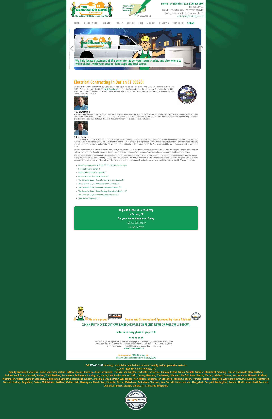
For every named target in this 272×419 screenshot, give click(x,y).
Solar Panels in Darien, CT (88, 198)
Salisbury (218, 375)
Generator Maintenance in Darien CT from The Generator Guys (102, 165)
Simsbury (221, 372)
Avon (22, 375)
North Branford (260, 382)
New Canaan (75, 372)
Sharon (199, 375)
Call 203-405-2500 (135, 223)
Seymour (29, 378)
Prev (72, 48)
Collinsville (241, 372)
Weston (7, 382)
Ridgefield (27, 382)
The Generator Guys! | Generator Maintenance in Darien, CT (101, 180)
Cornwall (30, 375)
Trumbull (196, 378)
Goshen (40, 375)
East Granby (114, 375)
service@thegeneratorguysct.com (190, 16)
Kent (192, 375)
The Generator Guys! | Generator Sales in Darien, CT (98, 195)
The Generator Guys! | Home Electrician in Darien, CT (98, 184)
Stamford (217, 378)
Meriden (186, 382)
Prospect (209, 382)
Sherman (154, 382)
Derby (106, 378)
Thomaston (263, 378)
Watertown (130, 382)
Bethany (114, 378)
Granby (141, 375)
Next (202, 48)
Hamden (233, 382)
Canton (231, 372)
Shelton (187, 378)
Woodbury (40, 378)
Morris (103, 375)
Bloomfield (210, 372)
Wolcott (88, 378)
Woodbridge (126, 378)
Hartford (60, 382)
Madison (95, 372)
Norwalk (252, 375)
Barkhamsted (12, 375)
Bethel (173, 372)
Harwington (93, 375)
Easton (37, 382)
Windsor (199, 372)
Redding (178, 378)
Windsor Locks (129, 375)
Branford (117, 385)
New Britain (99, 382)
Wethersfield (72, 382)
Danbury (165, 372)
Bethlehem (143, 382)
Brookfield (167, 378)
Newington (86, 382)
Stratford (146, 385)
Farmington (68, 375)
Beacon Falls (76, 378)
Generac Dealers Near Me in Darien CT (93, 176)
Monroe (207, 378)
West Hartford (52, 375)
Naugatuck (198, 382)
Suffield (190, 372)
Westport (228, 378)
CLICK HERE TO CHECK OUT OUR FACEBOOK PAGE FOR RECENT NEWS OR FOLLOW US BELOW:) (136, 324)
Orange (127, 385)
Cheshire (117, 372)
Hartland (150, 375)
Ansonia (98, 378)
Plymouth (64, 378)
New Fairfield (167, 382)
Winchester (162, 375)
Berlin (178, 382)
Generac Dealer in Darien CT (89, 169)
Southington (130, 372)
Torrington (153, 372)
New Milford (140, 378)
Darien (86, 372)
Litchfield (142, 372)
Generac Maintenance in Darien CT (92, 173)
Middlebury (52, 378)
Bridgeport (162, 385)
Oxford (19, 378)
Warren (208, 375)
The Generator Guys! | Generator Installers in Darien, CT (99, 187)
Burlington (80, 375)
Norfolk (185, 375)
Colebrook (174, 375)
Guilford (108, 385)
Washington (9, 378)
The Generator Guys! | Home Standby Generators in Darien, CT (102, 191)
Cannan (227, 375)
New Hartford (255, 372)
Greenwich (106, 372)
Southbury (250, 378)
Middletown (48, 382)
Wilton (181, 372)
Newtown (239, 378)
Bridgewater (154, 378)
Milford (136, 385)
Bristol (120, 382)
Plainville (110, 382)
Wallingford (221, 382)
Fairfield (262, 375)
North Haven (244, 382)
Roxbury (16, 382)
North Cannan (240, 375)
